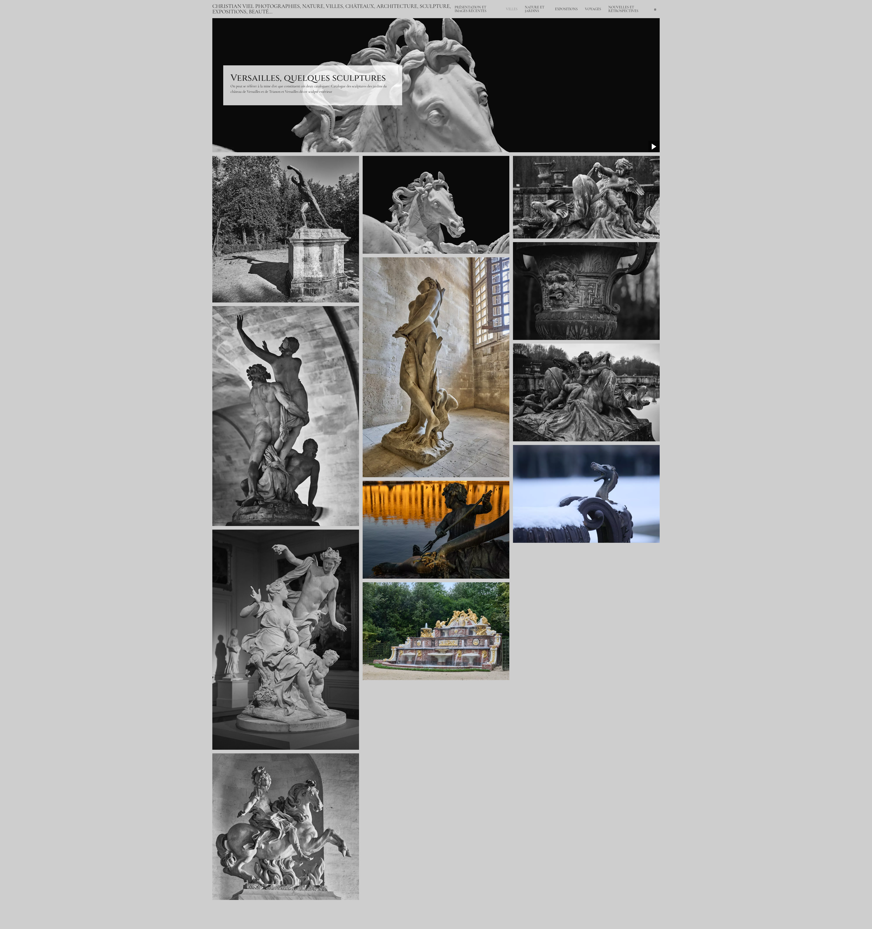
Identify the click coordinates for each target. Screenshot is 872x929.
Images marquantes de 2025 (627, 36)
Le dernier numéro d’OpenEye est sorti (630, 29)
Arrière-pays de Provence (603, 32)
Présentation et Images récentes (470, 9)
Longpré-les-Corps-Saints (543, 56)
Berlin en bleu (516, 54)
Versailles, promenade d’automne (548, 40)
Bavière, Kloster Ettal (600, 22)
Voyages (593, 9)
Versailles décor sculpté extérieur (308, 91)
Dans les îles (593, 38)
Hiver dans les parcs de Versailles (548, 29)
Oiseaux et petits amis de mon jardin (551, 67)
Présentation (464, 18)
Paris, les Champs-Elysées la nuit (478, 29)
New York (513, 49)
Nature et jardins (534, 9)
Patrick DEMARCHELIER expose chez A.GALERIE (627, 20)
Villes (512, 9)
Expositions (566, 9)
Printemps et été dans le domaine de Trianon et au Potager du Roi (572, 51)
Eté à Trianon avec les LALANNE (549, 45)
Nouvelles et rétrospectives (623, 9)
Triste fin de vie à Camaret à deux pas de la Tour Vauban (495, 23)
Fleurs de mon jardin (539, 62)
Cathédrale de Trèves (600, 27)
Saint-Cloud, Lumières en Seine (477, 34)
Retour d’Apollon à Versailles (546, 23)
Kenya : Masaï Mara (599, 16)
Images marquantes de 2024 (627, 42)
